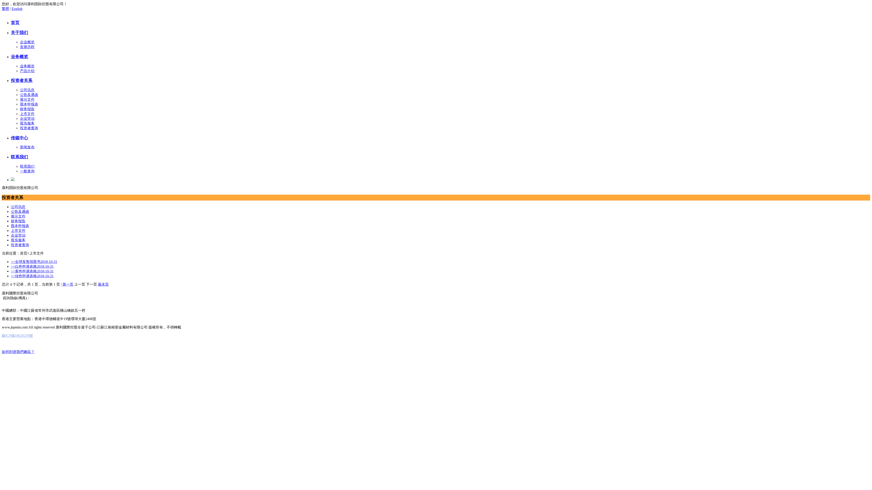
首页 (15, 22)
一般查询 (27, 171)
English (17, 9)
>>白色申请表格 (32, 266)
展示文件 (27, 99)
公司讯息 (27, 90)
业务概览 (19, 56)
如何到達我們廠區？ (18, 352)
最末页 (103, 284)
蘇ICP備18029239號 (17, 336)
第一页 (67, 284)
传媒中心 (19, 137)
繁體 (5, 9)
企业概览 (27, 42)
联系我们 (19, 156)
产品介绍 (27, 71)
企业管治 (27, 118)
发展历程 (27, 47)
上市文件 (27, 114)
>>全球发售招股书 (34, 262)
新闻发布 (27, 147)
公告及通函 (29, 95)
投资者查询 (29, 128)
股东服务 (27, 123)
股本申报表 (29, 104)
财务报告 (27, 109)
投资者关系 (21, 80)
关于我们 (19, 32)
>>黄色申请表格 (32, 271)
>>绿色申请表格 (32, 276)
